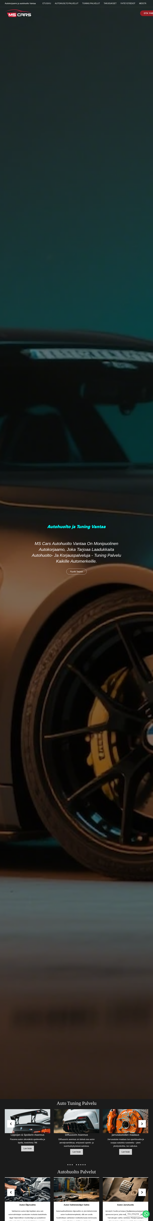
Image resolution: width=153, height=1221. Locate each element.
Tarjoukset (110, 3)
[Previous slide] (11, 1124)
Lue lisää (36, 1152)
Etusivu (47, 3)
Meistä (142, 3)
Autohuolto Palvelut (66, 3)
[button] (144, 13)
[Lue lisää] (36, 1121)
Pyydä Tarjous (76, 571)
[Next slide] (142, 1124)
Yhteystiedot (127, 3)
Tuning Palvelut (91, 3)
